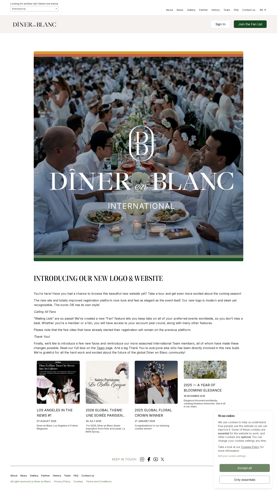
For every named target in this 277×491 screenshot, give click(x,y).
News (180, 9)
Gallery (191, 9)
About (169, 9)
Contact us (248, 9)
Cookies (78, 481)
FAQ (236, 9)
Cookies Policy (250, 447)
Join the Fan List (250, 24)
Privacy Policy (62, 481)
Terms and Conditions (99, 481)
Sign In (220, 24)
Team (226, 9)
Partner (203, 9)
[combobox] (34, 8)
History (216, 9)
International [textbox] (19, 8)
